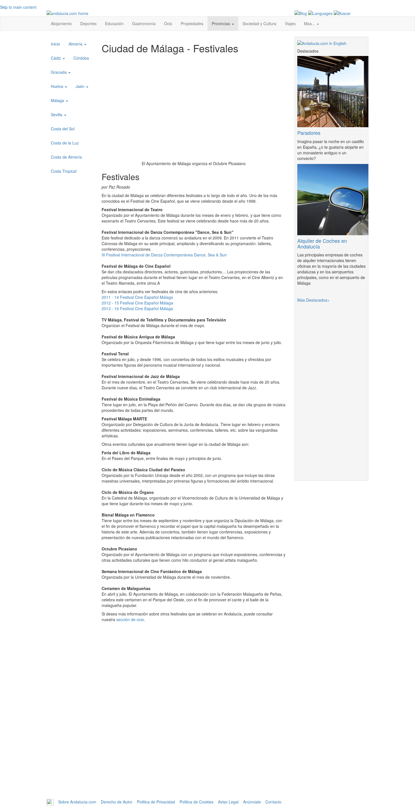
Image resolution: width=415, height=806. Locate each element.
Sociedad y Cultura (259, 23)
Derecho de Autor (116, 802)
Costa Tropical (64, 171)
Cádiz (56, 58)
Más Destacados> (313, 300)
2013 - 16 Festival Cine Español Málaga (137, 308)
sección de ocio (130, 619)
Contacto (273, 802)
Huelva (57, 86)
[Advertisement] (194, 759)
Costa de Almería (66, 157)
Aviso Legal (228, 802)
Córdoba (81, 58)
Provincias (221, 23)
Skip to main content (18, 7)
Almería (76, 44)
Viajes (290, 23)
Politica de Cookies (196, 802)
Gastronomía (144, 23)
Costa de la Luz (65, 143)
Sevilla (57, 114)
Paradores (308, 132)
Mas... (310, 23)
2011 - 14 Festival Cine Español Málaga (137, 297)
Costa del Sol (63, 128)
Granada (59, 72)
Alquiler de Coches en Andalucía (322, 243)
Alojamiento (61, 23)
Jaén (81, 86)
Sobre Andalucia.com (77, 802)
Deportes (88, 23)
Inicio (55, 44)
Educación (114, 23)
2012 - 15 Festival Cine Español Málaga (137, 303)
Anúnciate (252, 802)
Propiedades (192, 23)
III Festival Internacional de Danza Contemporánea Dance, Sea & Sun (164, 255)
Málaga (58, 100)
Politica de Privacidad (156, 802)
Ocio (168, 23)
